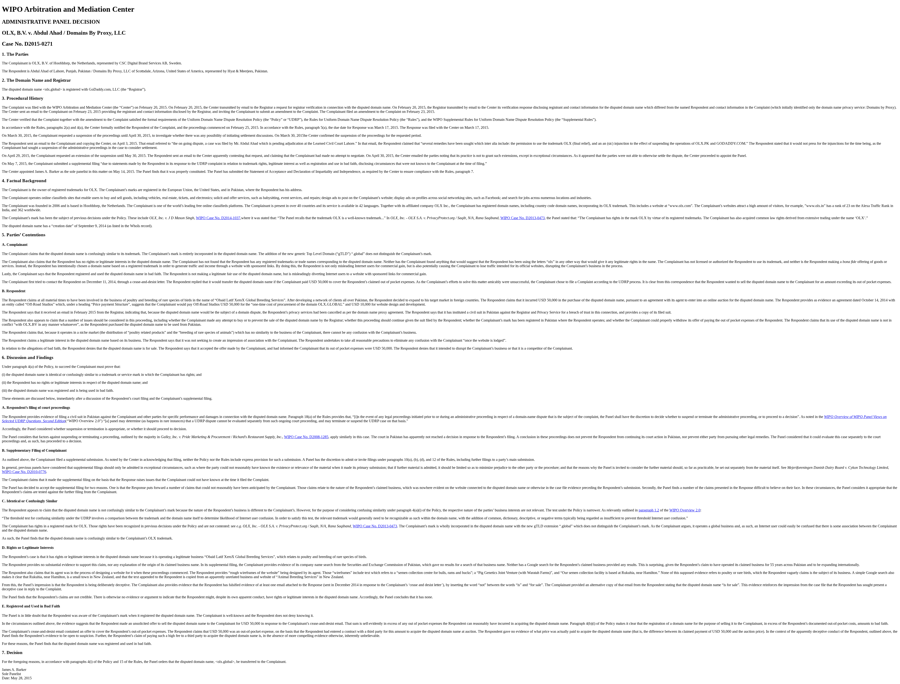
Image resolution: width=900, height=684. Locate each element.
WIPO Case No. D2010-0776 (24, 472)
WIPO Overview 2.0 (684, 510)
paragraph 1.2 (649, 510)
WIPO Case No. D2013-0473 (522, 218)
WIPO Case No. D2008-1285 (306, 437)
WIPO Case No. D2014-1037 (218, 218)
